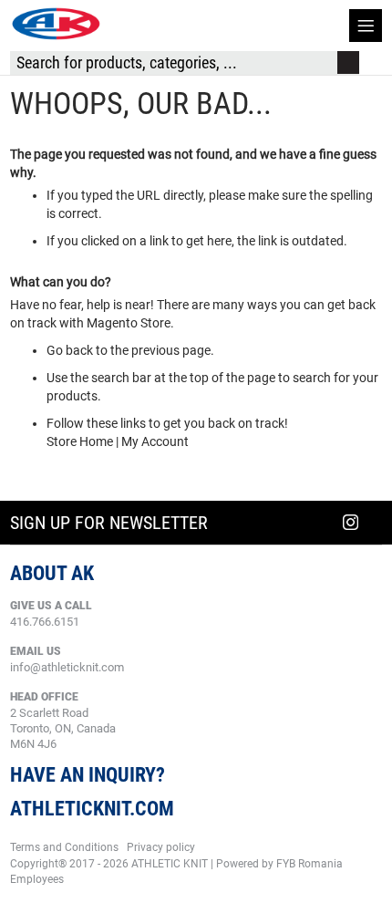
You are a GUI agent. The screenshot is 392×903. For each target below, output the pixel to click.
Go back (69, 350)
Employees (37, 879)
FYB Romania (309, 863)
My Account (155, 441)
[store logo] (55, 23)
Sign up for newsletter (109, 523)
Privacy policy (161, 847)
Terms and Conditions (64, 847)
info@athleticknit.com (67, 667)
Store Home (79, 441)
